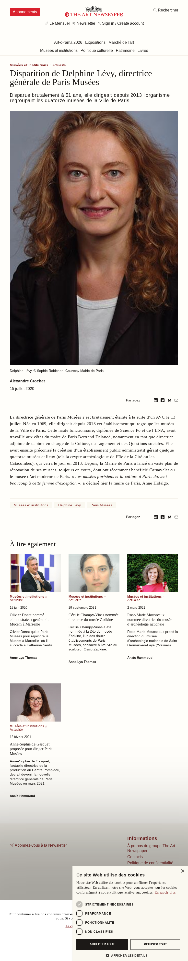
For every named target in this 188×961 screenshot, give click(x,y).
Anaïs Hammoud (140, 657)
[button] (128, 955)
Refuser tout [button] (155, 944)
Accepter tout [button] (102, 944)
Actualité (59, 65)
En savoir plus (165, 892)
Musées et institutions (29, 65)
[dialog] (130, 913)
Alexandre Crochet (27, 381)
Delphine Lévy (69, 505)
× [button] (182, 871)
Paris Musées (101, 505)
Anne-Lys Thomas (23, 657)
